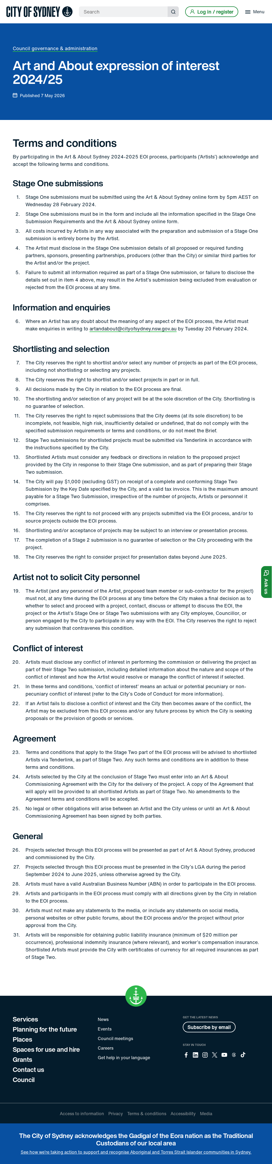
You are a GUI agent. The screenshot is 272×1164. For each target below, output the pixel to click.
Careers (105, 1048)
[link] (39, 11)
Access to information (82, 1113)
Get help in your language (124, 1057)
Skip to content (13, 5)
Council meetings (115, 1038)
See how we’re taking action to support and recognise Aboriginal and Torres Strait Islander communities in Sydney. (136, 1152)
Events (105, 1029)
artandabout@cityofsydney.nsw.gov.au (133, 328)
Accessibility (183, 1113)
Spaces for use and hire (46, 1049)
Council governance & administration (55, 48)
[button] (266, 582)
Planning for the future (45, 1029)
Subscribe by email (209, 1027)
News (103, 1019)
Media (206, 1113)
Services (25, 1019)
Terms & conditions (146, 1113)
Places (22, 1039)
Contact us (28, 1069)
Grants (22, 1059)
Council (24, 1079)
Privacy (115, 1113)
